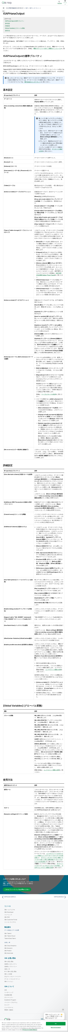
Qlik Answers (8, 948)
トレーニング (8, 914)
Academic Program (10, 1000)
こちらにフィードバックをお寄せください (17, 889)
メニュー (65, 3)
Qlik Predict (7, 950)
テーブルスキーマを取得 (48, 394)
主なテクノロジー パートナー (12, 976)
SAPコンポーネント (34, 8)
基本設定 (7, 23)
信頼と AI (7, 969)
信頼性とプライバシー (10, 966)
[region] (33, 1026)
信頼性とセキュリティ (10, 964)
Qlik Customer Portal (10, 919)
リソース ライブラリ (10, 922)
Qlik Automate (8, 953)
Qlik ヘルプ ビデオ (9, 909)
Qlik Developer (8, 912)
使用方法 (7, 30)
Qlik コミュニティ (46, 1019)
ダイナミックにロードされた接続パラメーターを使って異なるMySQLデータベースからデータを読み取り (48, 859)
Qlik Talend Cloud (9, 936)
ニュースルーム (8, 1007)
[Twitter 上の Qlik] (55, 1019)
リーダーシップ (8, 992)
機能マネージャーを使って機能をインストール (47, 48)
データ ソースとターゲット (12, 979)
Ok (55, 1023)
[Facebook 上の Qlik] (62, 1019)
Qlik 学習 (7, 917)
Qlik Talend (7, 933)
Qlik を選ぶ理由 (8, 961)
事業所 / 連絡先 (8, 1010)
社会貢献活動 (8, 995)
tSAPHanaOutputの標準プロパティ (14, 21)
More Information (56, 1027)
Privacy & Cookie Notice (30, 1029)
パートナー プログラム (10, 1002)
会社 (5, 990)
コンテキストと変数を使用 (53, 669)
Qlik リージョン (8, 981)
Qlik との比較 (8, 974)
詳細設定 (7, 26)
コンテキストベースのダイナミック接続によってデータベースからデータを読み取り (48, 855)
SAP (27, 8)
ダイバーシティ (8, 997)
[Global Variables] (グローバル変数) (15, 28)
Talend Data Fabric (10, 938)
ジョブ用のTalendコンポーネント (14, 8)
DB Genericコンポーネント (32, 82)
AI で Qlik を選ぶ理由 (10, 971)
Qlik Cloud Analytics (10, 945)
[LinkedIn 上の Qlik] (58, 1019)
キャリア (6, 1005)
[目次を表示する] (3, 8)
